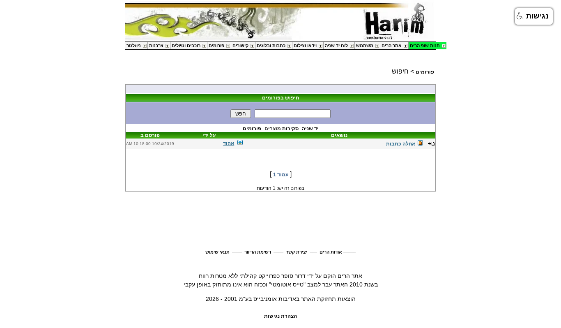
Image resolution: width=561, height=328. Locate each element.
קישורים (240, 45)
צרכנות (156, 45)
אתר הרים (392, 45)
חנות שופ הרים (425, 45)
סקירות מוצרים (281, 129)
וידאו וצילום (305, 45)
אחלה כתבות (400, 144)
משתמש (364, 45)
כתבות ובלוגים (271, 45)
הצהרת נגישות (280, 316)
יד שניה (310, 129)
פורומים (216, 45)
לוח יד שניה (336, 45)
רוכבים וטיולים (186, 45)
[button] (534, 16)
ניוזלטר (133, 45)
